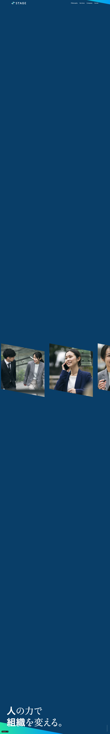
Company (89, 3)
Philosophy (74, 3)
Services (82, 3)
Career (96, 3)
